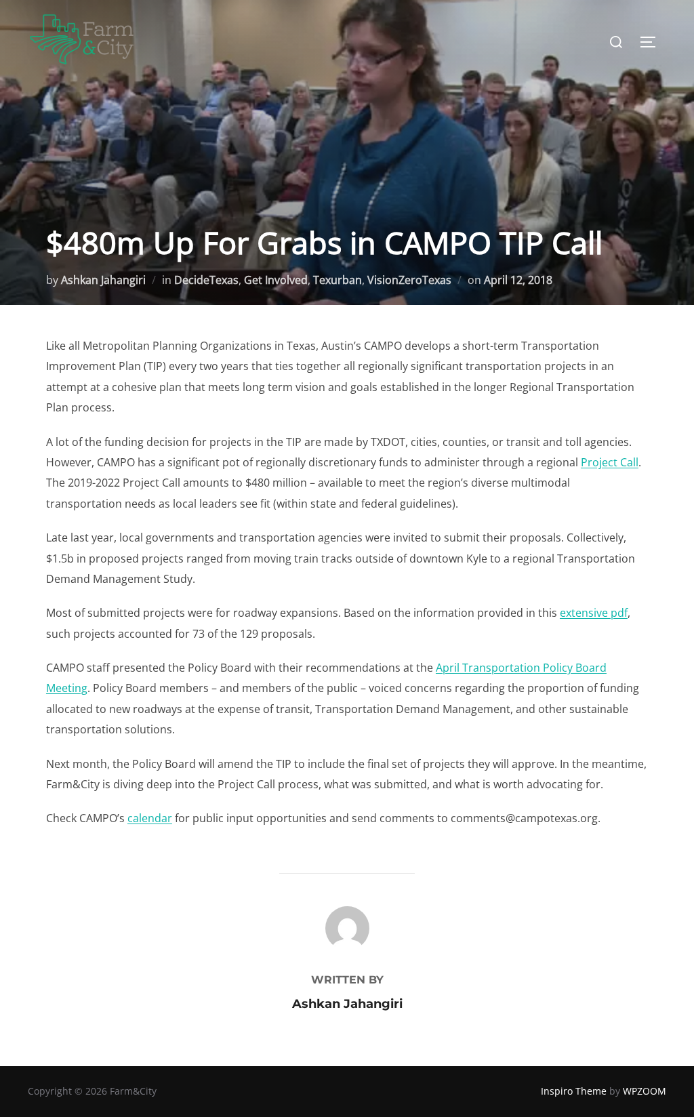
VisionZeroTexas (409, 279)
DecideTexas (206, 279)
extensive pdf (594, 612)
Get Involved (276, 279)
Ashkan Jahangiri (103, 279)
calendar (149, 818)
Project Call (609, 462)
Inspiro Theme (574, 1090)
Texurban (337, 279)
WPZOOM (644, 1090)
